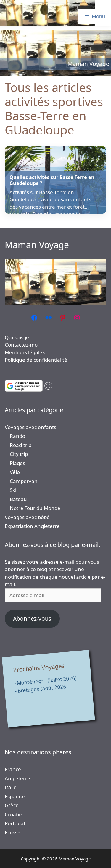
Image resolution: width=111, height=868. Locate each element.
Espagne (15, 796)
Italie (11, 787)
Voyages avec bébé (27, 517)
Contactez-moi (22, 344)
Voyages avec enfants (30, 427)
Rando (17, 436)
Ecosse (12, 832)
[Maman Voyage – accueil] (47, 13)
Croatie (13, 814)
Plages (17, 463)
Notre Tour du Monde (35, 508)
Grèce (12, 805)
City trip (19, 454)
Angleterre (17, 778)
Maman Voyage (37, 245)
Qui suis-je (17, 337)
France (13, 769)
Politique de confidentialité (36, 359)
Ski (13, 490)
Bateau (18, 499)
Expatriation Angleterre (32, 526)
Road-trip (20, 445)
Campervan (24, 481)
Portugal (15, 823)
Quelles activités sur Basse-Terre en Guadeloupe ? (51, 180)
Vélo (15, 472)
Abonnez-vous (32, 618)
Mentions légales (25, 352)
